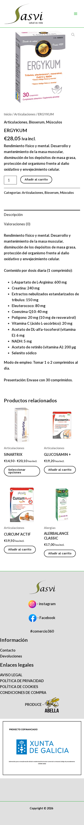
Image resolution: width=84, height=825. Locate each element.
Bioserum (37, 122)
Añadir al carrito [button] (59, 469)
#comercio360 (42, 631)
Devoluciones (11, 656)
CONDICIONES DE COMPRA (23, 692)
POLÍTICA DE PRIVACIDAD (22, 681)
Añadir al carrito (36, 179)
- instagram (46, 603)
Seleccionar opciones (16, 471)
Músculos (54, 122)
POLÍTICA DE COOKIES (19, 686)
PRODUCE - (35, 704)
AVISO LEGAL (11, 675)
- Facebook (46, 618)
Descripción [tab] (13, 214)
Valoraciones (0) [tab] (17, 224)
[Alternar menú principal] (75, 13)
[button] (73, 34)
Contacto (7, 650)
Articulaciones (25, 114)
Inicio (8, 114)
